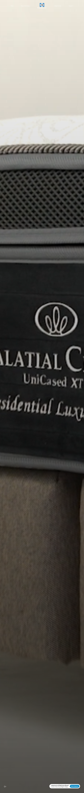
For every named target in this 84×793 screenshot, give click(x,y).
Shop (12, 6)
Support (71, 6)
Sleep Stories (57, 6)
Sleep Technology (25, 6)
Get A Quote (74, 786)
